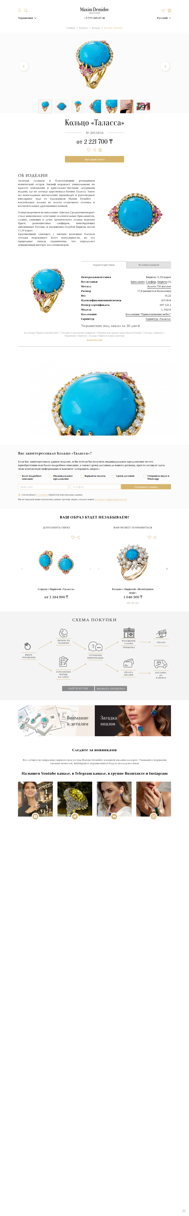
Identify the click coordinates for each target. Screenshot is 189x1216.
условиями (42, 494)
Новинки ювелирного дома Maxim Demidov (119, 332)
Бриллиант (138, 281)
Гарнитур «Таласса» (158, 319)
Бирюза (162, 281)
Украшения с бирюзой (75, 335)
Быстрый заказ (95, 159)
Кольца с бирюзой (154, 332)
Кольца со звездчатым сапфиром (78, 332)
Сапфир (151, 281)
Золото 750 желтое (159, 286)
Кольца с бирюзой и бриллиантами (107, 335)
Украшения (25, 18)
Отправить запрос (146, 487)
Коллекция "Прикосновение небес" (148, 314)
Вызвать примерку (111, 688)
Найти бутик (78, 688)
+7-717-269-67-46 (94, 18)
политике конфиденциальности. (111, 499)
